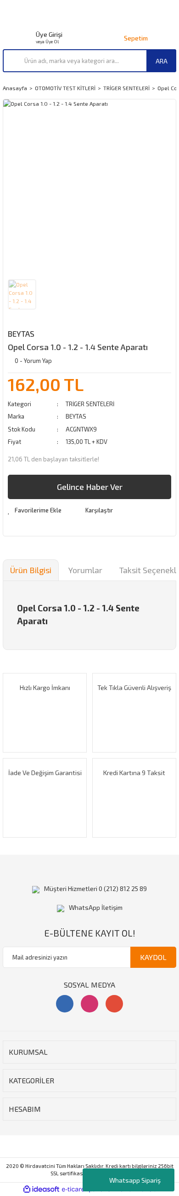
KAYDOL (153, 957)
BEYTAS (21, 333)
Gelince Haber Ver (90, 487)
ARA (162, 61)
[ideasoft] (41, 1189)
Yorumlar (85, 570)
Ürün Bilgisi (30, 570)
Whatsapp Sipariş (135, 1180)
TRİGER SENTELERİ (90, 404)
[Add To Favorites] (35, 510)
